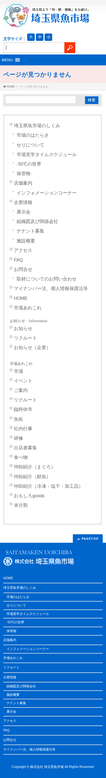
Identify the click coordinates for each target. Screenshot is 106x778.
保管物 (23, 173)
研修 (18, 438)
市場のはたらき (33, 135)
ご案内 (21, 390)
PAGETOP (90, 538)
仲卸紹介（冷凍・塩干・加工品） (48, 486)
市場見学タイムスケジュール (47, 154)
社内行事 (23, 428)
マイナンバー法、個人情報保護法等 (51, 288)
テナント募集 (30, 231)
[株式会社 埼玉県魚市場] (46, 21)
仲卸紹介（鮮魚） (32, 476)
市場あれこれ (28, 307)
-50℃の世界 (29, 164)
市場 (18, 371)
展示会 (23, 212)
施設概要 (26, 240)
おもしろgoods (29, 495)
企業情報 (23, 202)
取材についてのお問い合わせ (47, 279)
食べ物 (21, 457)
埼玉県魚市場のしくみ (37, 125)
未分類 (21, 505)
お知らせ (23, 328)
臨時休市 (23, 409)
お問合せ (23, 269)
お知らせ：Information (28, 321)
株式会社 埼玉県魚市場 (47, 767)
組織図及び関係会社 (37, 221)
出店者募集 (25, 447)
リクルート (25, 338)
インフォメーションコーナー (47, 193)
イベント (23, 380)
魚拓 (18, 419)
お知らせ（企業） (32, 347)
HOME (20, 298)
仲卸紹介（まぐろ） (34, 466)
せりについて (30, 145)
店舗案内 (23, 183)
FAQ (18, 260)
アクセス (23, 250)
